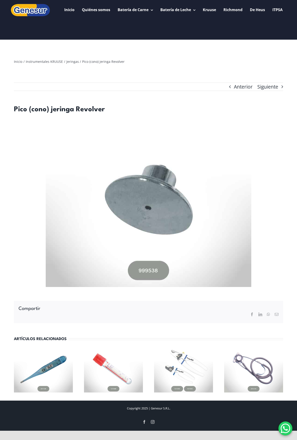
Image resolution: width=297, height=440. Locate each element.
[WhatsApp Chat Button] (285, 428)
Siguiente (267, 86)
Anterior (243, 86)
